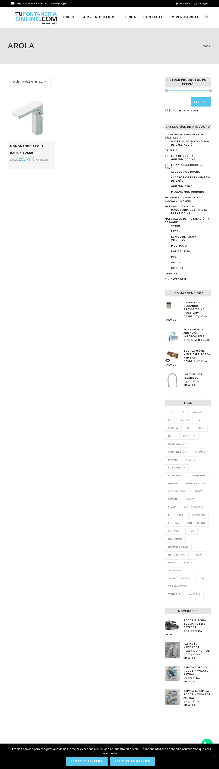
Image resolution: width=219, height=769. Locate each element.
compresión (177, 451)
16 (182, 412)
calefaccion (177, 444)
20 (169, 420)
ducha (173, 459)
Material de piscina (180, 206)
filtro (191, 459)
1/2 (170, 412)
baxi (201, 428)
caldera (189, 436)
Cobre (176, 225)
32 (188, 428)
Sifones (177, 268)
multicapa (175, 515)
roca (172, 562)
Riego (175, 262)
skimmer (174, 570)
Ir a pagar (202, 3)
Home (204, 45)
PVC (174, 257)
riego (198, 554)
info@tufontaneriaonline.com (30, 3)
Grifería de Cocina (179, 156)
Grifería (171, 150)
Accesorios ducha (185, 171)
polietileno (196, 523)
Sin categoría (175, 279)
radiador (175, 539)
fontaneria (176, 467)
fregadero (176, 475)
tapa (203, 578)
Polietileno (180, 251)
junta (199, 491)
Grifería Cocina (183, 159)
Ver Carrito (184, 3)
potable (174, 531)
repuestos (176, 554)
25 (199, 420)
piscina (173, 523)
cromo (200, 451)
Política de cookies (132, 761)
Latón (176, 231)
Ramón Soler (178, 546)
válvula (194, 594)
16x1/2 (197, 412)
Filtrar (201, 102)
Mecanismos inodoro (187, 192)
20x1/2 (184, 420)
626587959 (59, 3)
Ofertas (171, 273)
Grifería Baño (181, 186)
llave (172, 507)
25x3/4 (173, 428)
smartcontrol (179, 578)
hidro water (196, 483)
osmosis (198, 515)
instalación (177, 491)
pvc (191, 531)
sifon (188, 562)
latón (172, 499)
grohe (173, 483)
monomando (193, 507)
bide (171, 436)
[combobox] (29, 81)
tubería (174, 594)
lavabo (190, 499)
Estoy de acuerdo (87, 761)
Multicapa (179, 245)
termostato (177, 586)
